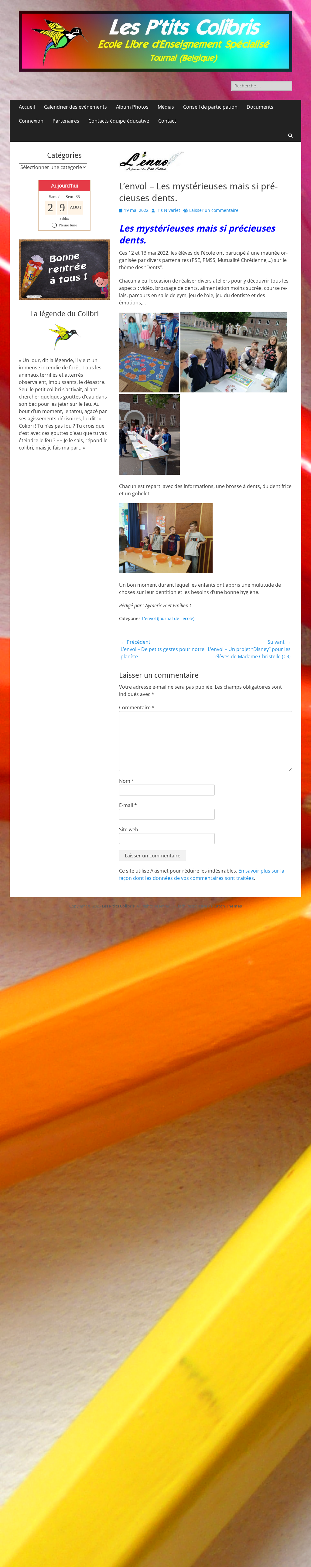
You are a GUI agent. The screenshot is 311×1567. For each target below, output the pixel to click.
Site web (128, 829)
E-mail (128, 805)
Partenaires (66, 120)
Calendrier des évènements (75, 106)
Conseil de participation (210, 106)
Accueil (27, 106)
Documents (260, 106)
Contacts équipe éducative (118, 120)
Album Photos (132, 106)
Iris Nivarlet (168, 210)
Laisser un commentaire (213, 210)
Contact (167, 120)
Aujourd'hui (64, 186)
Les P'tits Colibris (118, 906)
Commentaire (137, 707)
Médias (166, 106)
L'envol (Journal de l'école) (168, 618)
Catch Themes (228, 906)
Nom (126, 781)
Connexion (31, 120)
